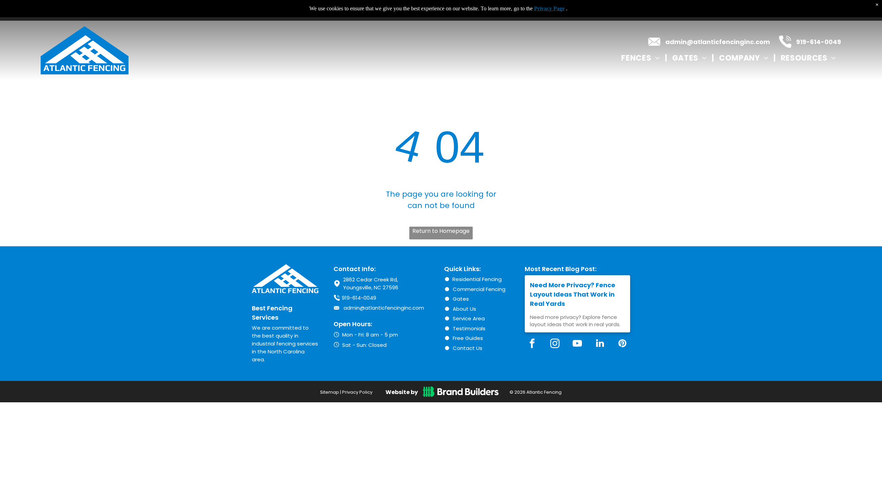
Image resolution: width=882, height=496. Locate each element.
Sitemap (329, 392)
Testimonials (469, 328)
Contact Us (467, 348)
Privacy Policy (357, 392)
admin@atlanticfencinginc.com (717, 42)
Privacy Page (549, 8)
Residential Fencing (477, 279)
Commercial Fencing (479, 289)
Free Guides (468, 338)
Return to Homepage (441, 231)
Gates (461, 298)
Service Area (469, 318)
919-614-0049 (818, 42)
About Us (464, 308)
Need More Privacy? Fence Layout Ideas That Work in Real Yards (572, 294)
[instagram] (554, 344)
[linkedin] (599, 344)
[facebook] (532, 344)
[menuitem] (641, 58)
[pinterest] (622, 344)
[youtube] (577, 344)
